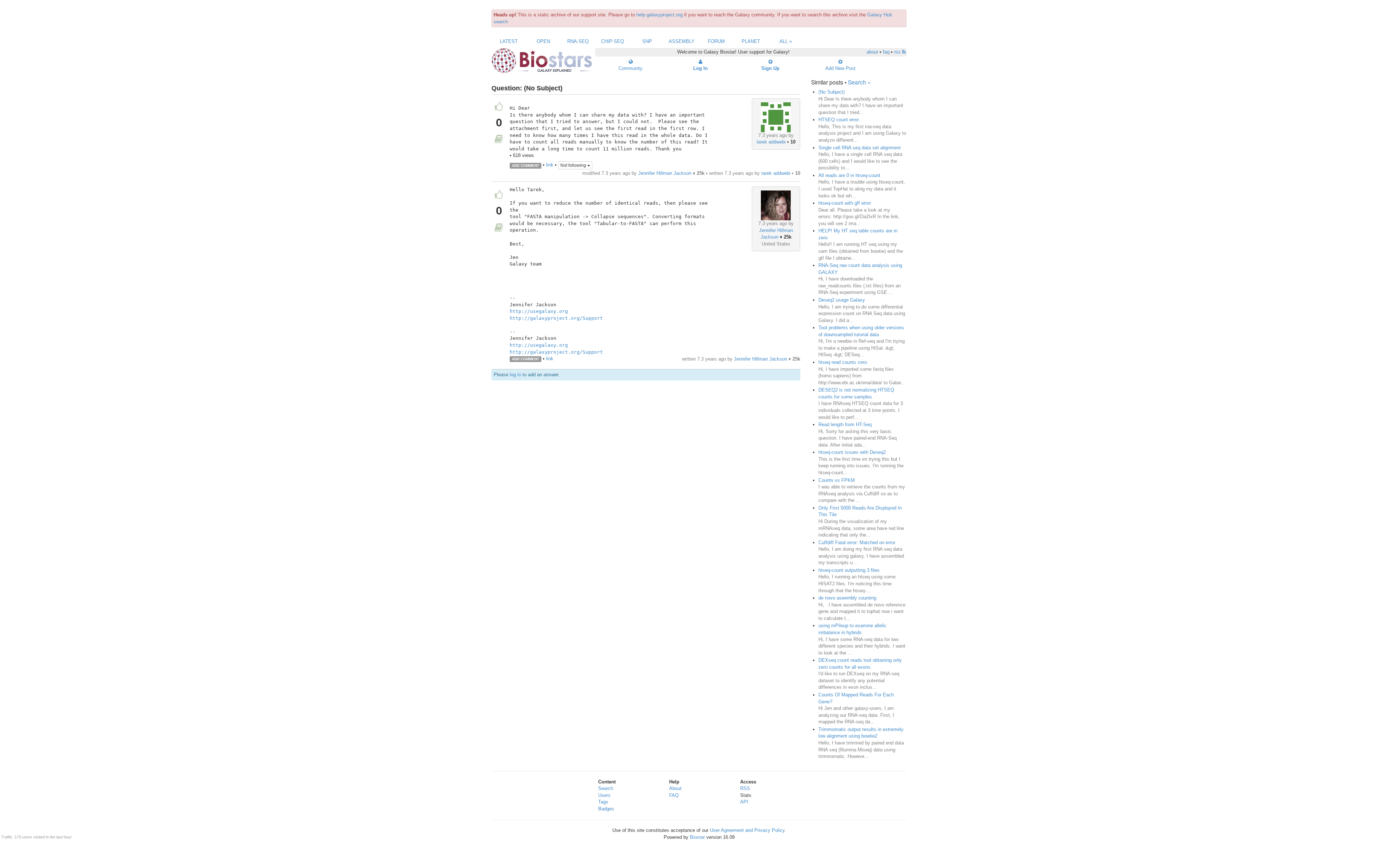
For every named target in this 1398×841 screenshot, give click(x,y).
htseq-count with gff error (844, 203)
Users (604, 795)
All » (785, 41)
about (872, 52)
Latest (509, 41)
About (675, 788)
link (549, 165)
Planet (751, 41)
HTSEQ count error (838, 119)
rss (898, 52)
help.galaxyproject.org (659, 14)
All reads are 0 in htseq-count (849, 175)
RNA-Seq (578, 41)
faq (886, 52)
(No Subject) (831, 92)
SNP (647, 41)
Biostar (697, 837)
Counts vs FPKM (836, 480)
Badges (606, 808)
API (744, 802)
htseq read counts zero (842, 362)
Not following (573, 165)
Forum (716, 41)
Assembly (682, 41)
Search (605, 788)
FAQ (674, 795)
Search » (859, 82)
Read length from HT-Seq (845, 424)
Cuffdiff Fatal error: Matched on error (856, 542)
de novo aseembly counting (847, 598)
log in (515, 374)
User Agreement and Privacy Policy (747, 830)
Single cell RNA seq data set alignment (859, 147)
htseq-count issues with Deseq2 (852, 452)
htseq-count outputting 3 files (849, 570)
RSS (745, 788)
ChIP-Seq (612, 41)
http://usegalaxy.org (539, 311)
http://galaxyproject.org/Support (556, 318)
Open (543, 41)
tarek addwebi (771, 142)
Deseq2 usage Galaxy (841, 300)
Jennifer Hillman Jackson (664, 173)
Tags (603, 802)
